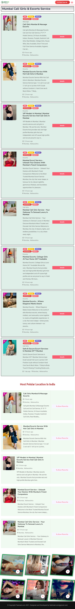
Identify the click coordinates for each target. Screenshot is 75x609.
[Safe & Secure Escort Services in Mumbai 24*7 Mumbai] (9, 347)
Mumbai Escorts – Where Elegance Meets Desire (33, 302)
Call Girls (26, 207)
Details (62, 36)
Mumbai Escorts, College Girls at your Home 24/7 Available (35, 258)
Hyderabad (34, 595)
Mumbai (26, 55)
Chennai (57, 595)
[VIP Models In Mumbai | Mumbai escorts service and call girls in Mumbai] (9, 112)
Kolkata (57, 571)
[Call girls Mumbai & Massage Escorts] (9, 23)
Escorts (25, 69)
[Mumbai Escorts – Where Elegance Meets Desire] (9, 300)
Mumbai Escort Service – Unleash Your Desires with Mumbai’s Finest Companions (35, 162)
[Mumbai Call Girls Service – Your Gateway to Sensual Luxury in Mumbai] (9, 208)
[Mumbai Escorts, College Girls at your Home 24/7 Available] (9, 255)
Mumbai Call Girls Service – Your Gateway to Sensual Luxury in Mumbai (36, 212)
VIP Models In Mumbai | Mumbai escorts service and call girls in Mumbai (36, 115)
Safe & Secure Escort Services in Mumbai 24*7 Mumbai (35, 350)
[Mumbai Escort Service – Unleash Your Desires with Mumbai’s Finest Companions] (9, 159)
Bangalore (8, 595)
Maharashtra (34, 55)
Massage (26, 22)
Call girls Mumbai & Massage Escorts (35, 25)
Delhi (31, 571)
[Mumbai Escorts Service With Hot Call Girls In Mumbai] (9, 72)
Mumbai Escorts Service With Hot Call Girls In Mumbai (35, 72)
